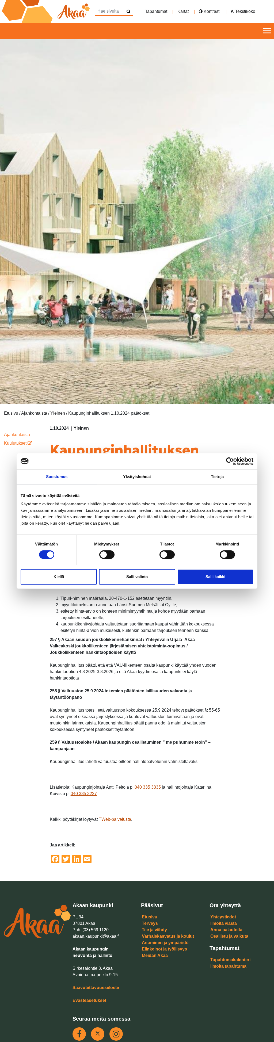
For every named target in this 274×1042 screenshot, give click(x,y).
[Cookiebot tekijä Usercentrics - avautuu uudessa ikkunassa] (230, 461)
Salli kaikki (215, 576)
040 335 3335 (148, 787)
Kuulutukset (16, 443)
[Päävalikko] (267, 30)
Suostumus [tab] (57, 476)
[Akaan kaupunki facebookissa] (79, 1034)
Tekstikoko (245, 11)
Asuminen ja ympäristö (165, 942)
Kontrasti (211, 11)
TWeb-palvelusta (115, 819)
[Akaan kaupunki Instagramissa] (116, 1034)
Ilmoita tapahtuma (228, 966)
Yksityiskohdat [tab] (137, 476)
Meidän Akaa (155, 955)
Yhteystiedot (223, 917)
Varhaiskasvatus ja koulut (168, 936)
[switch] (107, 554)
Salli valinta (137, 576)
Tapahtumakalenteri (230, 959)
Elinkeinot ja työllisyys (164, 949)
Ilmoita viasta (223, 923)
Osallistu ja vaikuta (229, 936)
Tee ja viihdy (154, 930)
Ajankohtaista (17, 434)
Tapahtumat (156, 11)
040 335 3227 (84, 793)
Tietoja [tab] (217, 476)
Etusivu (149, 917)
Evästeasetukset (89, 1000)
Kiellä (59, 576)
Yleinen (81, 428)
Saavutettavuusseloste (96, 987)
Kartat (183, 11)
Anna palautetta (226, 930)
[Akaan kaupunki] (47, 11)
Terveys (150, 923)
